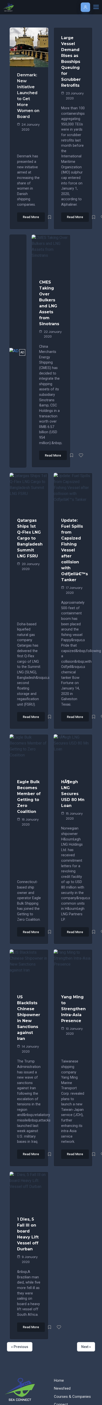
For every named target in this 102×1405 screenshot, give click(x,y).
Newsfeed (62, 1388)
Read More (31, 217)
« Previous (19, 1347)
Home (59, 1380)
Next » (86, 1347)
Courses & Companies (72, 1396)
